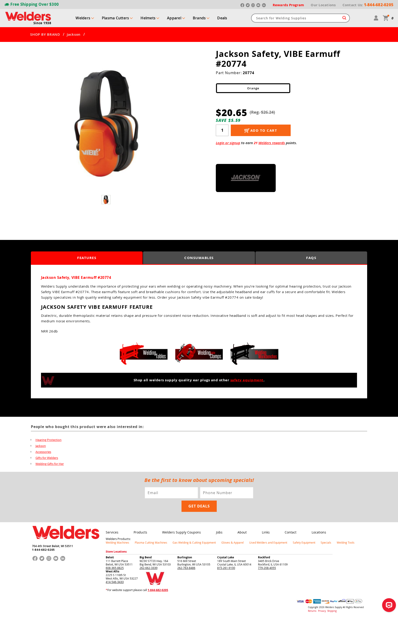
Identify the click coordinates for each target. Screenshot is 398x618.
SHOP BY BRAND (45, 34)
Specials (326, 542)
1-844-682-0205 (43, 549)
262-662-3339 (149, 568)
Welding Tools (345, 542)
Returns (312, 610)
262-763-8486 (186, 568)
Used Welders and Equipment (268, 542)
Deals (222, 17)
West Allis (112, 571)
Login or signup (228, 142)
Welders (83, 17)
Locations (319, 532)
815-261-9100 (226, 568)
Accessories (43, 452)
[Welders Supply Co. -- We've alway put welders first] (66, 542)
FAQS (311, 257)
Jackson (74, 34)
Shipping (332, 610)
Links (266, 532)
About (242, 532)
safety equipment (246, 380)
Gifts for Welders (46, 458)
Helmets (147, 17)
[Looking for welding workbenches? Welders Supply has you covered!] (254, 353)
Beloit (110, 557)
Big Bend (146, 557)
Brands (199, 17)
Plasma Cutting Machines (151, 542)
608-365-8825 (115, 568)
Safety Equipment (304, 542)
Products (140, 532)
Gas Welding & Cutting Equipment (194, 542)
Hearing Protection (48, 440)
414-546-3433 (115, 582)
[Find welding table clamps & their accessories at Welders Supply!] (199, 353)
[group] (106, 123)
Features (86, 257)
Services (112, 532)
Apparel (174, 17)
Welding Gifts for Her (49, 464)
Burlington (184, 557)
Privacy (322, 610)
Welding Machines (117, 542)
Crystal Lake (225, 557)
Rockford (264, 557)
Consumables (199, 257)
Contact (290, 532)
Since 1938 (42, 23)
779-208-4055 (267, 568)
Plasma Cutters (115, 17)
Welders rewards (271, 142)
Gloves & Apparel (232, 542)
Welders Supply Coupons (181, 532)
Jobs (219, 532)
